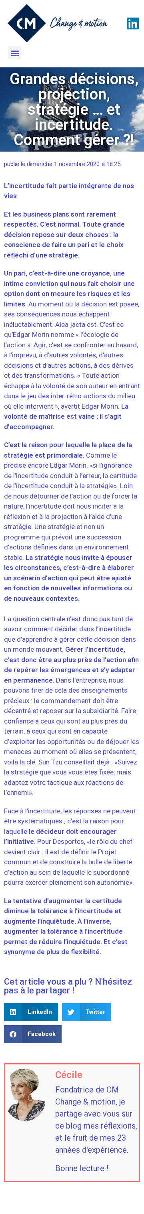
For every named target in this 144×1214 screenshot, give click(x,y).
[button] (14, 52)
